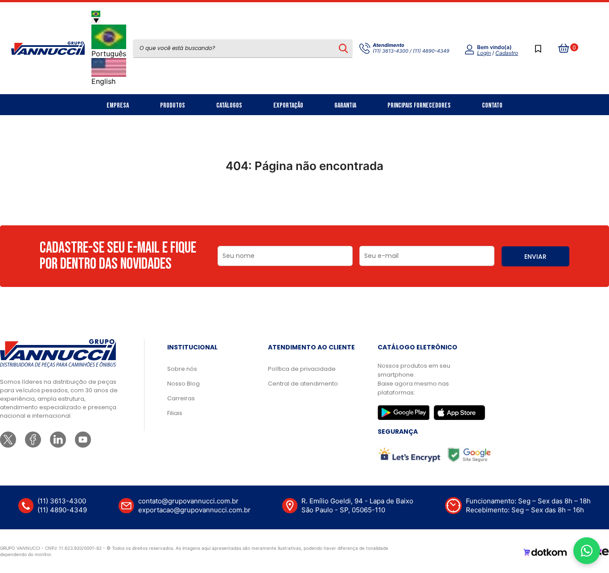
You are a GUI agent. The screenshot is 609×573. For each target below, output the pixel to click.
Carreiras (181, 398)
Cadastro (506, 53)
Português (108, 53)
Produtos (172, 105)
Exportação (288, 105)
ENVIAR (535, 256)
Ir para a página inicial (304, 204)
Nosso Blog (183, 383)
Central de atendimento (303, 383)
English (103, 81)
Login (484, 53)
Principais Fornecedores (419, 105)
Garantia (345, 105)
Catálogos (229, 105)
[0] (564, 48)
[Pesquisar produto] (343, 48)
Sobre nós (182, 369)
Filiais (174, 413)
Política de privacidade (302, 369)
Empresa (118, 105)
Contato (492, 105)
